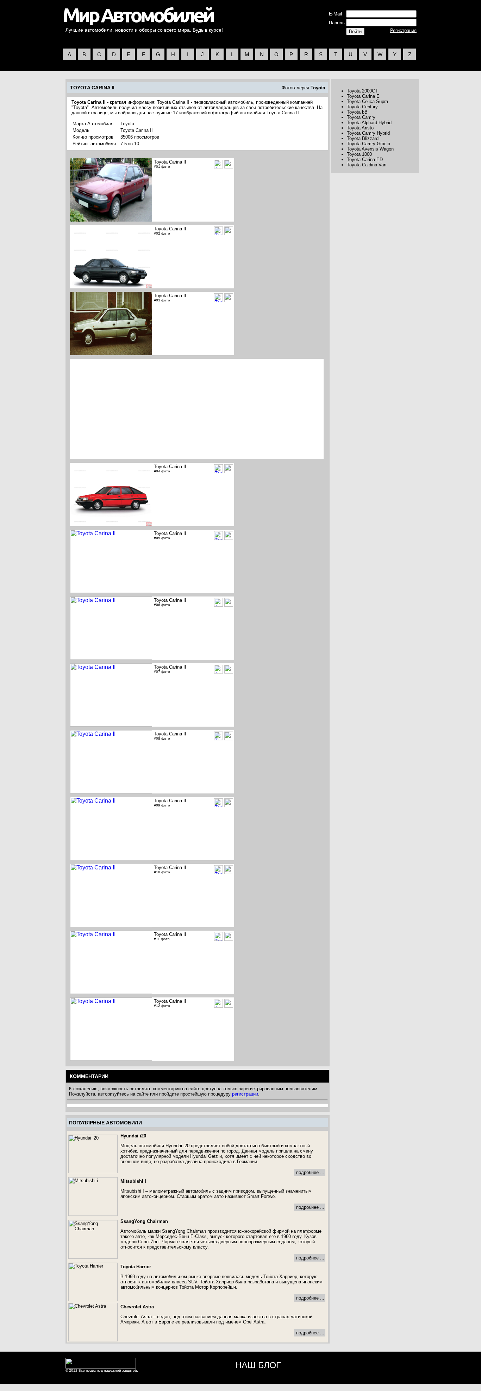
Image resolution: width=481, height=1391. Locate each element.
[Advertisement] (130, 409)
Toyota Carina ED (365, 159)
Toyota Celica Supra (367, 101)
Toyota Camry (361, 117)
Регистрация (403, 30)
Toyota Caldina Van (366, 164)
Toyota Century (362, 106)
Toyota (318, 87)
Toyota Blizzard (363, 138)
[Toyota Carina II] (228, 164)
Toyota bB (357, 112)
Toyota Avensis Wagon (370, 149)
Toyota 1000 (359, 154)
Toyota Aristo (360, 127)
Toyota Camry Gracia (368, 143)
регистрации (245, 1094)
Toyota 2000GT (362, 91)
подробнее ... (310, 1172)
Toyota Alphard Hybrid (369, 122)
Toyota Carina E (363, 96)
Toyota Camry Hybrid (368, 133)
